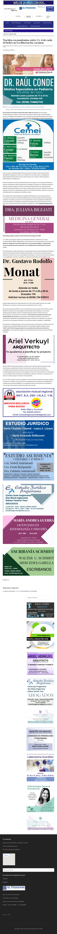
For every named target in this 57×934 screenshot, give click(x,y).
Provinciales (27, 22)
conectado (18, 591)
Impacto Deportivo (22, 26)
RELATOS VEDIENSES (28, 17)
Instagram (5, 882)
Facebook (5, 878)
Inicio (7, 22)
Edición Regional (16, 22)
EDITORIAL (18, 16)
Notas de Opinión (35, 26)
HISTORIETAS (39, 16)
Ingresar (14, 10)
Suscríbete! (7, 8)
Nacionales (37, 22)
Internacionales (47, 22)
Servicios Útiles (48, 17)
